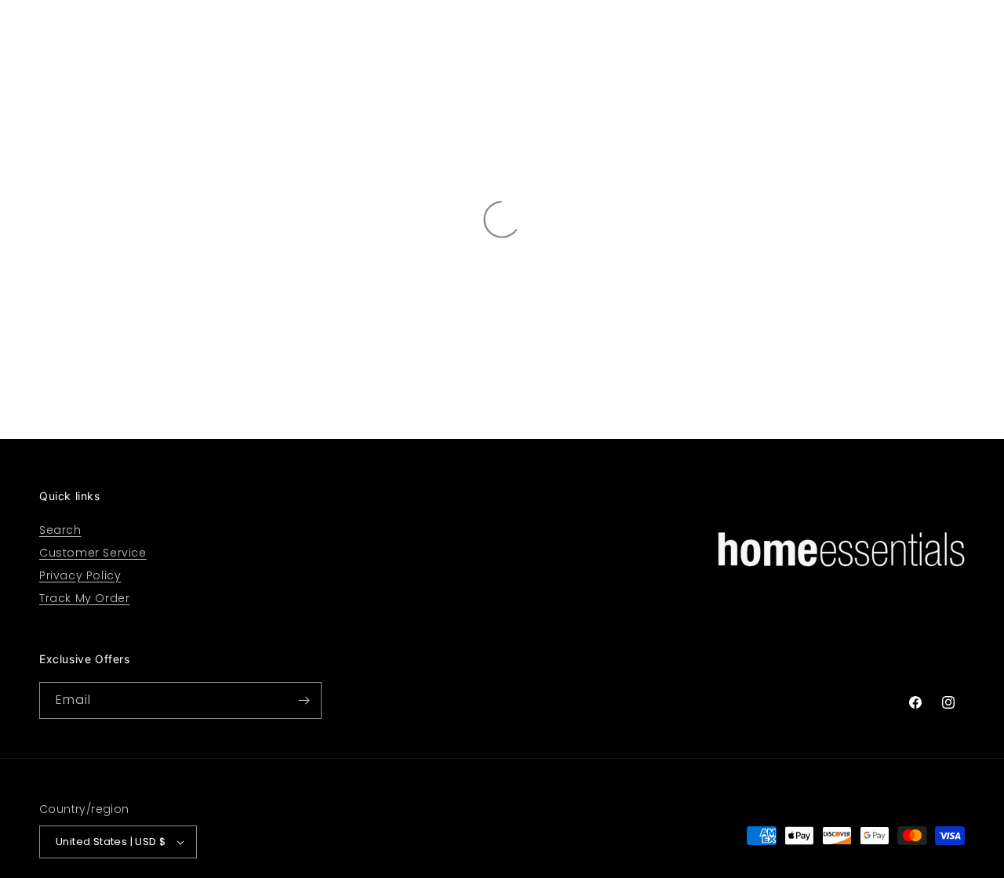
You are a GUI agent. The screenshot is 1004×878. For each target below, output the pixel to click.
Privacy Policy (80, 575)
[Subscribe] (303, 700)
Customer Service (93, 553)
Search (60, 530)
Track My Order (84, 598)
